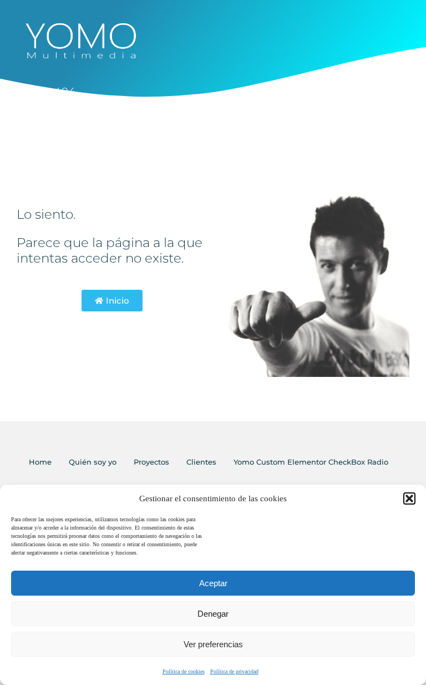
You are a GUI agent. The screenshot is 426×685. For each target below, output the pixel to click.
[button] (409, 498)
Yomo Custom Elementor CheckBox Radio (311, 461)
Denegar (213, 613)
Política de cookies (184, 671)
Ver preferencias (213, 644)
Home (40, 461)
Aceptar (213, 583)
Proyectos (151, 461)
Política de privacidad (234, 671)
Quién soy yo (92, 461)
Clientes (201, 461)
